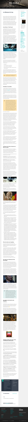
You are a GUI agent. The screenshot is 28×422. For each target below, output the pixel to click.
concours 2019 (24, 36)
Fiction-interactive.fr (14, 3)
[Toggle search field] (26, 8)
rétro (21, 44)
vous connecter (7, 403)
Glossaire (12, 412)
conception (23, 35)
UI (22, 47)
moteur (22, 43)
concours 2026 (21, 38)
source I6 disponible (22, 45)
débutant (21, 39)
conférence (24, 38)
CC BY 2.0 (11, 417)
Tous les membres (21, 415)
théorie (21, 46)
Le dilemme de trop (8, 12)
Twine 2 (21, 47)
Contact (11, 413)
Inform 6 (21, 41)
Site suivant (20, 414)
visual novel (24, 47)
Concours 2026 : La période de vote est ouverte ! (22, 16)
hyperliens (23, 40)
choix (13, 382)
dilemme (14, 383)
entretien (24, 39)
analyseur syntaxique (22, 32)
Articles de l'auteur (4, 389)
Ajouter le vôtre (14, 393)
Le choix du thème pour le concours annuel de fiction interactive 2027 (23, 13)
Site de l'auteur (5, 389)
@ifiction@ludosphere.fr (4, 410)
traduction (23, 46)
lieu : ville (21, 43)
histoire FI (21, 40)
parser (23, 43)
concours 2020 (21, 37)
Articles (13, 381)
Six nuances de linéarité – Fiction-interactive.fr (9, 398)
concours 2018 (21, 36)
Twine (24, 46)
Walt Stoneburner (15, 416)
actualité (21, 31)
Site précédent (20, 413)
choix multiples (15, 382)
